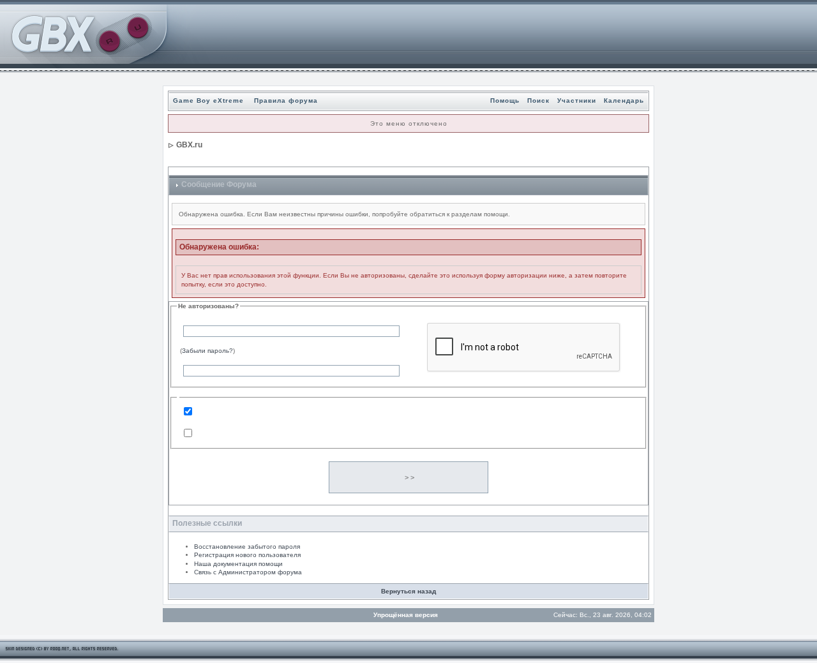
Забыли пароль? (207, 350)
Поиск (538, 100)
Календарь (624, 100)
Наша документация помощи (238, 563)
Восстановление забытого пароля (247, 546)
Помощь (505, 100)
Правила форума (286, 100)
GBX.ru (189, 144)
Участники (576, 100)
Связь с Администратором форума (248, 572)
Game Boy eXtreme (208, 100)
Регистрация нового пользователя (247, 554)
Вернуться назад (408, 591)
